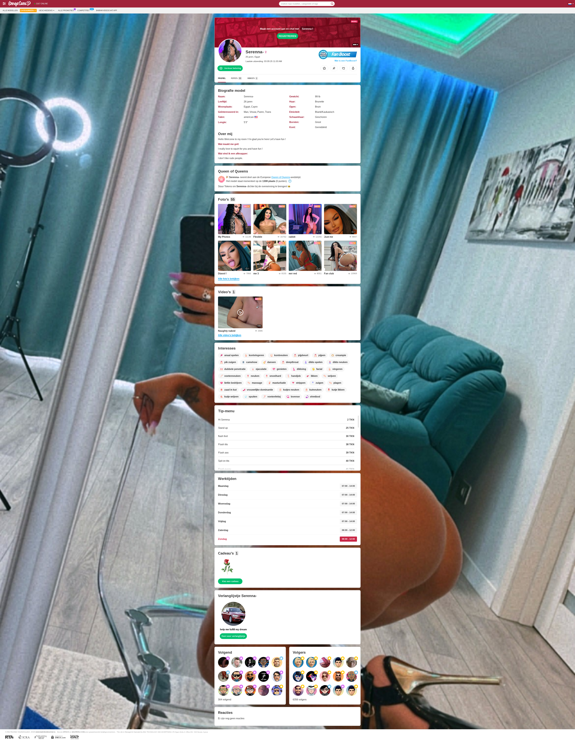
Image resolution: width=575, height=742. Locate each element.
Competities (83, 10)
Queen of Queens (280, 177)
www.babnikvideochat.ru (45, 732)
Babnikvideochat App (106, 10)
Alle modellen (10, 10)
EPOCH (66, 732)
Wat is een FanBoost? (346, 60)
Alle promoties (66, 10)
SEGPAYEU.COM (78, 732)
